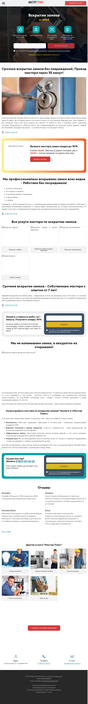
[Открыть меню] (3, 3)
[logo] (36, 3)
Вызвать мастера (61, 46)
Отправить (64, 324)
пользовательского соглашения (37, 51)
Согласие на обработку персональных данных (44, 690)
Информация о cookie (44, 692)
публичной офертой (50, 681)
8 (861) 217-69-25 (75, 3)
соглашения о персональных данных (59, 51)
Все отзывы (6, 531)
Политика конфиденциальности (44, 685)
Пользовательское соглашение (44, 688)
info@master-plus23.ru (72, 663)
